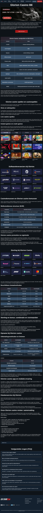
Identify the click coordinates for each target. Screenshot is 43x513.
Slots (36, 132)
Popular (5, 132)
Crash (26, 132)
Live (15, 132)
